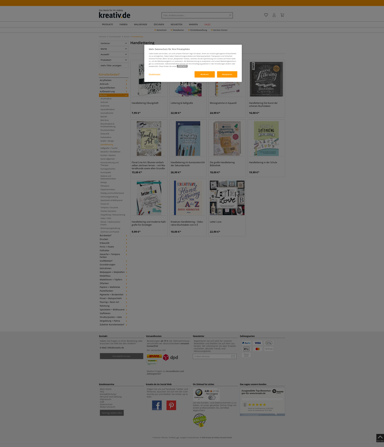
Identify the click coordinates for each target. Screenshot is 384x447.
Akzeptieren (227, 74)
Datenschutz (182, 66)
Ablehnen (205, 74)
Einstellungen (154, 74)
